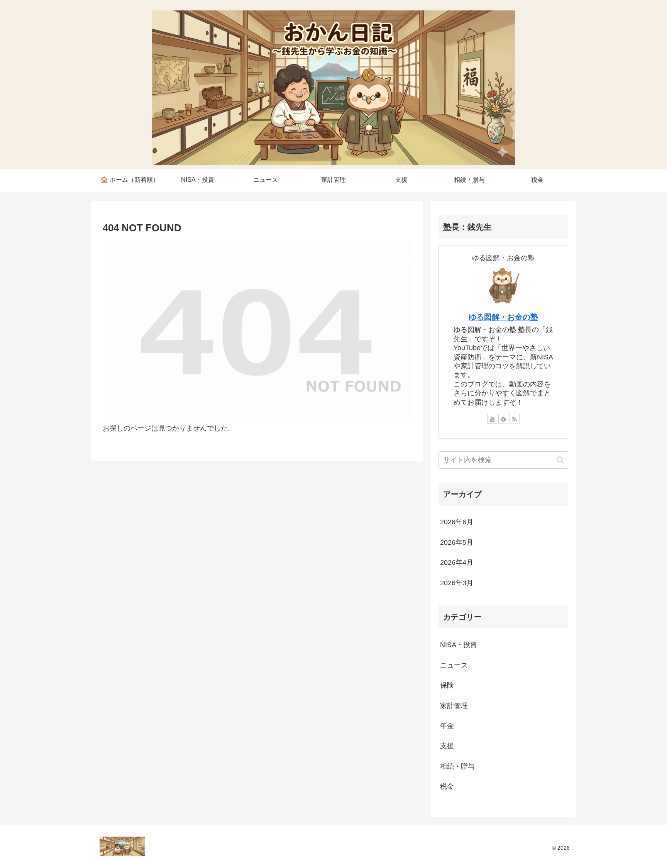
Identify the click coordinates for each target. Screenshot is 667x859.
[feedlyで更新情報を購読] (503, 419)
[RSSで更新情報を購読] (515, 419)
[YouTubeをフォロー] (492, 419)
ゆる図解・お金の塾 (503, 317)
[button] (560, 460)
